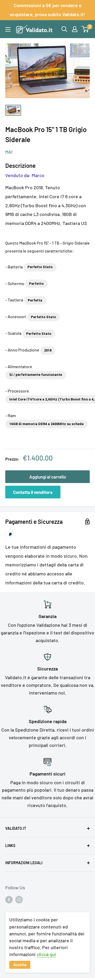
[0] (85, 29)
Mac (9, 152)
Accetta (19, 964)
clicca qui (46, 954)
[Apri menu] (8, 29)
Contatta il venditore (33, 492)
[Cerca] (64, 29)
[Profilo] (74, 29)
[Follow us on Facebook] (9, 899)
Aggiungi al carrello (47, 476)
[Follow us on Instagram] (19, 899)
